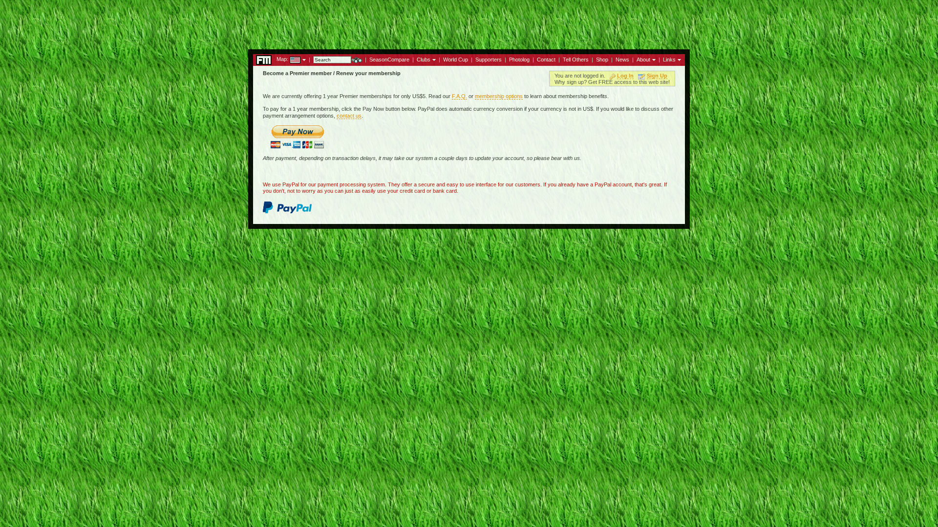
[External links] (678, 59)
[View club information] (433, 59)
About (643, 59)
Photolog (519, 59)
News (622, 59)
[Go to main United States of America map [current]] (289, 59)
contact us (349, 116)
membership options (499, 96)
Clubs (423, 59)
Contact (546, 59)
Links (669, 59)
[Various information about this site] (653, 59)
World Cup (455, 59)
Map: (282, 59)
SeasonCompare (389, 59)
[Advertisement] (469, 22)
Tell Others (576, 59)
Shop (602, 59)
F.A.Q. (459, 96)
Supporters (488, 59)
